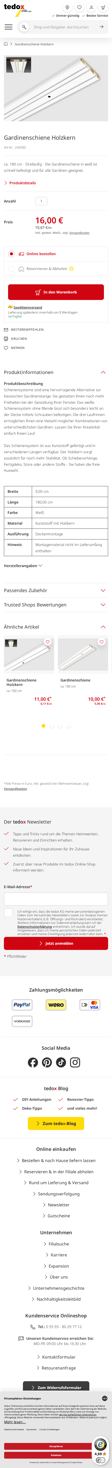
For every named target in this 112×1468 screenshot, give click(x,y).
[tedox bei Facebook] (33, 1063)
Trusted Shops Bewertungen (35, 604)
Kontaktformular (59, 1357)
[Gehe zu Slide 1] (43, 726)
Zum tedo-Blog (59, 1123)
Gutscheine (59, 1216)
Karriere (59, 1255)
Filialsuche (59, 1244)
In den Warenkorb (60, 292)
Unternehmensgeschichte (58, 1288)
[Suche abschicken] (101, 26)
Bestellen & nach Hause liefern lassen (59, 1160)
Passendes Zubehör (25, 590)
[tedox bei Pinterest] (47, 1063)
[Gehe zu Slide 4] (68, 726)
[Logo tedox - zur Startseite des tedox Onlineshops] (17, 10)
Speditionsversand (28, 307)
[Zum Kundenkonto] (91, 7)
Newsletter (59, 1205)
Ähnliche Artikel (21, 627)
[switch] (100, 1460)
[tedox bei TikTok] (61, 1063)
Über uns (59, 1277)
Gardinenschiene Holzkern (21, 682)
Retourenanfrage (59, 1368)
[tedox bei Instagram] (75, 1063)
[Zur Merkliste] (79, 7)
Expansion (59, 1266)
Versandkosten (79, 233)
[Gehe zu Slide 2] (52, 726)
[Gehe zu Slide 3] (60, 726)
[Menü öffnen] (8, 27)
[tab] (56, 254)
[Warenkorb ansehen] (103, 7)
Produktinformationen (28, 372)
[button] (56, 88)
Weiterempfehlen (27, 330)
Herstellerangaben (20, 565)
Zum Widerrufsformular (59, 1387)
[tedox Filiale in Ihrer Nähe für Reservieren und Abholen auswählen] (67, 7)
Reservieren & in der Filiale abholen (59, 1172)
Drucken (19, 338)
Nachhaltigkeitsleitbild (59, 1299)
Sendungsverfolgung (59, 1194)
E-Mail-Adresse (18, 886)
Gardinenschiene (75, 680)
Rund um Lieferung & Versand (59, 1183)
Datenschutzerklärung (34, 926)
